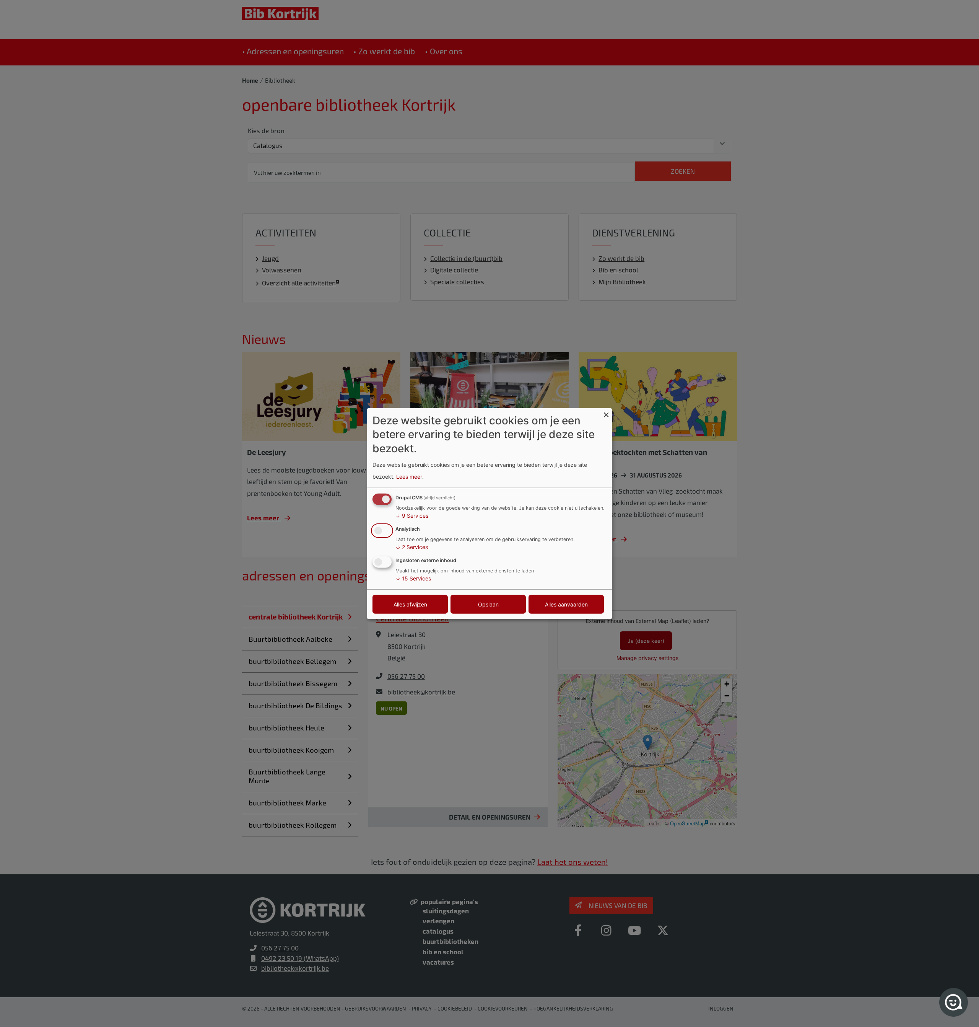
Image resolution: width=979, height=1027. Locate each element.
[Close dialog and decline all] (606, 413)
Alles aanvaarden (566, 604)
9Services (411, 515)
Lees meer (409, 476)
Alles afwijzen (410, 604)
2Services (411, 547)
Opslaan (488, 604)
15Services (413, 578)
